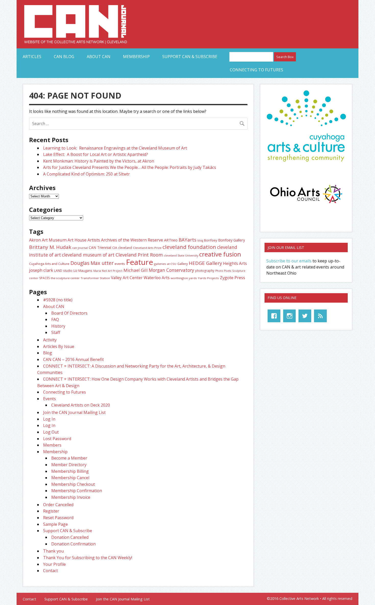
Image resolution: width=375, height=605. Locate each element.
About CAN (98, 56)
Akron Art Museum (48, 240)
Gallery (182, 264)
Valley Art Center (127, 277)
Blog (47, 353)
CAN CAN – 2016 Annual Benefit (73, 359)
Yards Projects (208, 278)
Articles (32, 56)
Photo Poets (223, 271)
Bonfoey (210, 240)
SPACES (44, 278)
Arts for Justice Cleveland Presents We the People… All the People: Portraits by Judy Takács (129, 167)
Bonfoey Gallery (231, 240)
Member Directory (68, 464)
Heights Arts (235, 263)
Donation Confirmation (73, 544)
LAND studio (63, 270)
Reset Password (58, 517)
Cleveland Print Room (139, 255)
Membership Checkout (73, 484)
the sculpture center (65, 278)
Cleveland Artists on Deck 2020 (80, 405)
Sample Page (55, 524)
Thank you (53, 551)
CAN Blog (64, 56)
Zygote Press (232, 277)
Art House (77, 240)
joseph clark (41, 270)
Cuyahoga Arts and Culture (49, 264)
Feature (139, 262)
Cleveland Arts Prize (147, 248)
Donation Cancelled (70, 537)
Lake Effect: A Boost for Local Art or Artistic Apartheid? (96, 154)
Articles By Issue (58, 346)
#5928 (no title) (57, 300)
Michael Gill (135, 270)
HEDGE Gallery (205, 263)
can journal (80, 248)
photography (204, 270)
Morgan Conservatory (171, 270)
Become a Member (69, 458)
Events (49, 398)
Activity (50, 340)
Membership (136, 56)
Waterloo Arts (157, 277)
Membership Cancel (70, 477)
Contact (50, 570)
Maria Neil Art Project (107, 271)
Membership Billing (70, 471)
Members (52, 445)
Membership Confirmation (76, 490)
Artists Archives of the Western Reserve (125, 240)
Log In (49, 419)
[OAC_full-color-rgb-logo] (306, 204)
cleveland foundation (189, 246)
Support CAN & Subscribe (189, 56)
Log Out (51, 432)
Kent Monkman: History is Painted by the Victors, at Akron (98, 161)
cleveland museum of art (88, 255)
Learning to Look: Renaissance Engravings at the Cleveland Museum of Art (115, 148)
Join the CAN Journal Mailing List (74, 412)
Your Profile (54, 564)
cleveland (125, 248)
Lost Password (57, 438)
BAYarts (187, 239)
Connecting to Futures (256, 70)
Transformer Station (95, 278)
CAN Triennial (100, 247)
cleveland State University (181, 255)
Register (51, 511)
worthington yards (184, 278)
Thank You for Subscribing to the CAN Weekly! (87, 557)
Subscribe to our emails (288, 261)
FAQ (55, 319)
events (120, 263)
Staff (55, 332)
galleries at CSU (165, 264)
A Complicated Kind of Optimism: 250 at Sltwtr (86, 174)
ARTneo (171, 240)
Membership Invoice (70, 497)
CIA (114, 247)
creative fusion (220, 254)
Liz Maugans (82, 270)
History (58, 326)
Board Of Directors (69, 313)
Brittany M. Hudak (50, 247)
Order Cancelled (58, 504)
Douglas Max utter (92, 263)
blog (200, 240)
